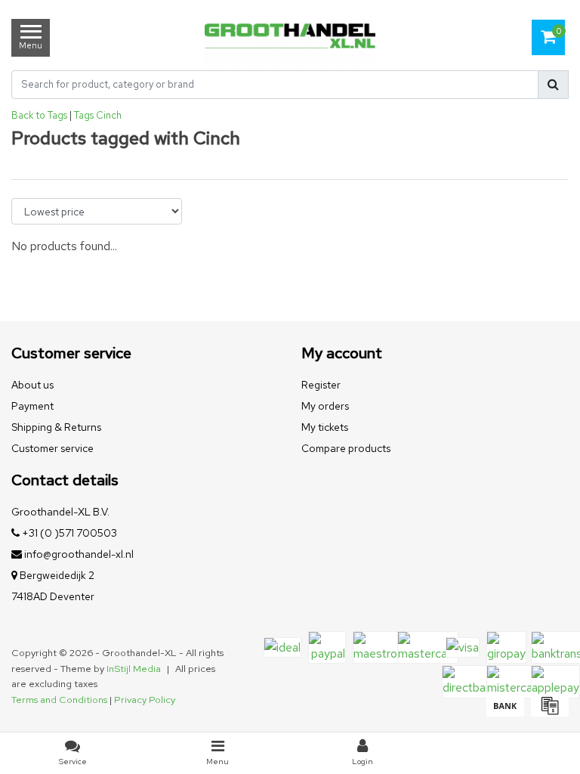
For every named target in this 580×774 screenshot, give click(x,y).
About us (32, 385)
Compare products (345, 448)
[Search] (553, 85)
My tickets (324, 427)
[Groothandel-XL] (290, 37)
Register (321, 385)
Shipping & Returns (56, 427)
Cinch (109, 115)
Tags (84, 115)
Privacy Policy (144, 699)
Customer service (52, 448)
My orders (325, 406)
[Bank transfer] (505, 712)
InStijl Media (133, 668)
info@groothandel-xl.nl (79, 554)
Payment (32, 406)
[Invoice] (548, 712)
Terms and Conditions (59, 699)
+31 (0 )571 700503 (68, 533)
